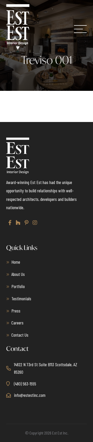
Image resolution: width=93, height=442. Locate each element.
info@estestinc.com (29, 395)
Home (15, 262)
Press (15, 311)
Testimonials (21, 298)
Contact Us (19, 335)
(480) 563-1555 (25, 383)
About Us (18, 274)
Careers (17, 322)
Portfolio (18, 286)
